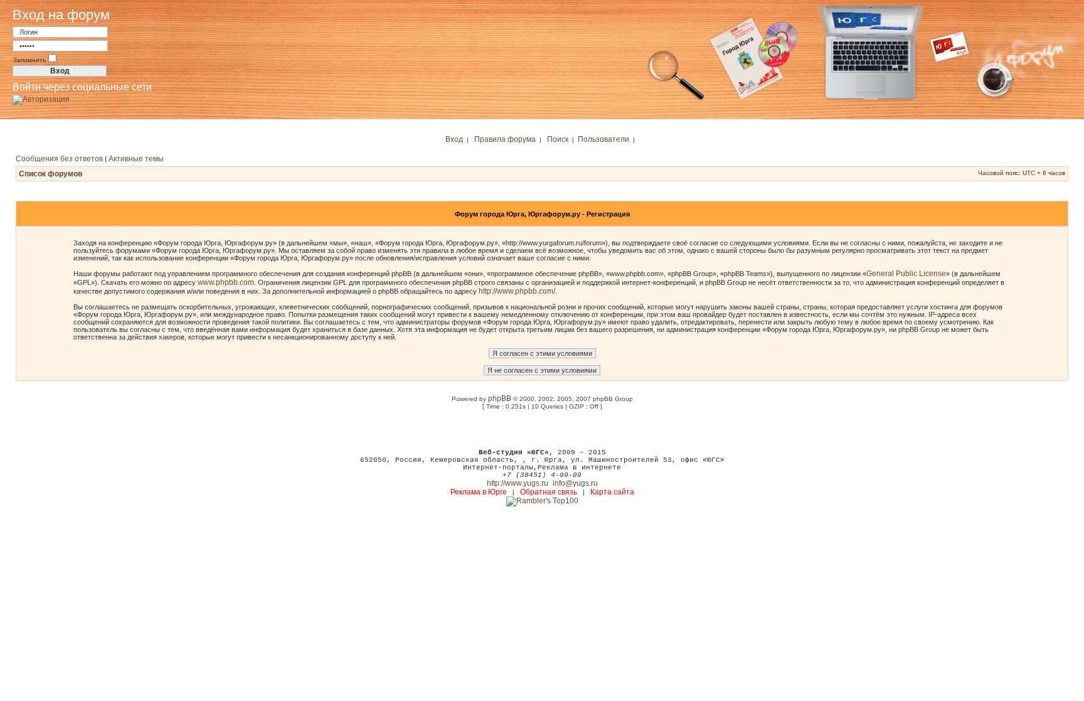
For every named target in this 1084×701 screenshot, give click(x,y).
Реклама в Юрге (478, 492)
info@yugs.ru (575, 483)
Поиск (557, 139)
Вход (454, 139)
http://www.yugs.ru (517, 483)
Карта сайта (612, 492)
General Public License (906, 273)
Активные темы (136, 158)
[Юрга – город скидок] (957, 99)
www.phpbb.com (226, 282)
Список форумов (50, 173)
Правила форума (505, 139)
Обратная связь (548, 492)
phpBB (499, 398)
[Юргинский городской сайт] (880, 99)
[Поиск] (676, 99)
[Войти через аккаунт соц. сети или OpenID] (41, 97)
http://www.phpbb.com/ (517, 291)
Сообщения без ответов (59, 158)
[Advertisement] (542, 428)
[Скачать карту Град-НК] (761, 99)
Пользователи (603, 139)
